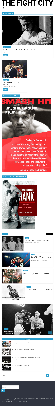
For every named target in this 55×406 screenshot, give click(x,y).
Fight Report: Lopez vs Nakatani (11, 83)
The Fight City (17, 397)
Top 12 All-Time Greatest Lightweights (21, 364)
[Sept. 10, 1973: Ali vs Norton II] (16, 253)
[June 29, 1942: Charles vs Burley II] (13, 285)
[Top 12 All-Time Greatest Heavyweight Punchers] (7, 348)
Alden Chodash (13, 86)
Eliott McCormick (37, 274)
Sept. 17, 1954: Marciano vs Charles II (37, 273)
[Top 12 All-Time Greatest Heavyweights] (7, 340)
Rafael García (13, 52)
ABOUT (51, 397)
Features (22, 397)
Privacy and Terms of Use (40, 397)
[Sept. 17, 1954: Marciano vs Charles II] (12, 269)
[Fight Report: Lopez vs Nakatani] (14, 61)
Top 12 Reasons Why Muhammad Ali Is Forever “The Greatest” (26, 356)
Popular (28, 338)
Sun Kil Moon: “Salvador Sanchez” (20, 49)
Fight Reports (5, 80)
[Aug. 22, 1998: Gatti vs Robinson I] (27, 304)
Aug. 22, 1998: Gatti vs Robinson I (16, 331)
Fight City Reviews (6, 47)
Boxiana (27, 238)
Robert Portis (36, 242)
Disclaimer (47, 397)
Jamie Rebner (15, 332)
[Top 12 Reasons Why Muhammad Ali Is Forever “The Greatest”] (7, 355)
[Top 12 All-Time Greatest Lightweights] (7, 363)
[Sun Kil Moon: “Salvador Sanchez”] (27, 16)
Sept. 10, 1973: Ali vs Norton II (41, 258)
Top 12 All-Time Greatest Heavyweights (21, 341)
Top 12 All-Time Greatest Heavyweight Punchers (23, 349)
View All (49, 233)
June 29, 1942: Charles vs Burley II (39, 289)
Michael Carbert (44, 260)
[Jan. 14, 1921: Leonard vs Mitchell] (12, 237)
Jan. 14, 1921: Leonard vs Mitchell (37, 241)
